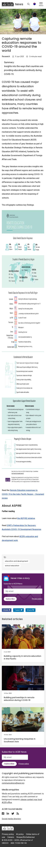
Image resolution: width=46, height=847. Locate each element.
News (19, 4)
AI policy (20, 834)
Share (5, 610)
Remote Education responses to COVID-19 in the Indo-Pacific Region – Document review (23, 494)
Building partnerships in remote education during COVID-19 (19, 699)
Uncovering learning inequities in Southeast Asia (19, 740)
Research (6, 56)
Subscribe (10, 599)
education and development (16, 561)
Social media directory (11, 819)
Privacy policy (37, 599)
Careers (10, 837)
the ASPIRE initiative (26, 518)
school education (12, 565)
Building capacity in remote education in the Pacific (22, 657)
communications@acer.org (13, 783)
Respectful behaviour (25, 837)
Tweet (17, 610)
